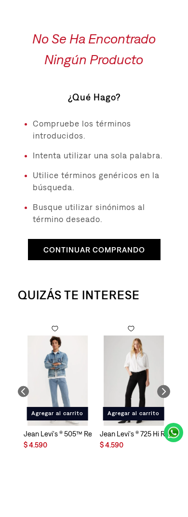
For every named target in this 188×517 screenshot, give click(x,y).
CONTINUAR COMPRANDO (94, 249)
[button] (23, 391)
